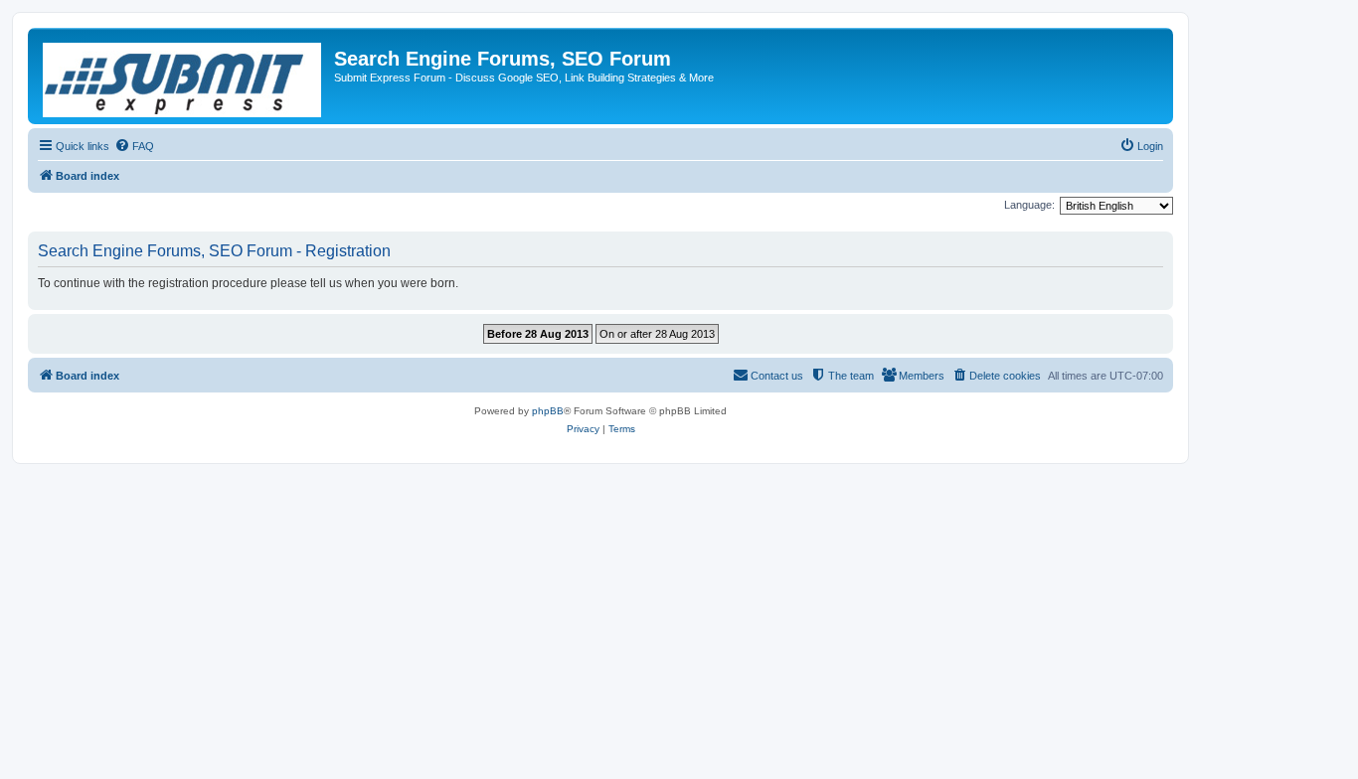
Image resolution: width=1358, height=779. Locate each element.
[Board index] (183, 76)
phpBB (548, 410)
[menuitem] (134, 146)
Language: (1029, 205)
